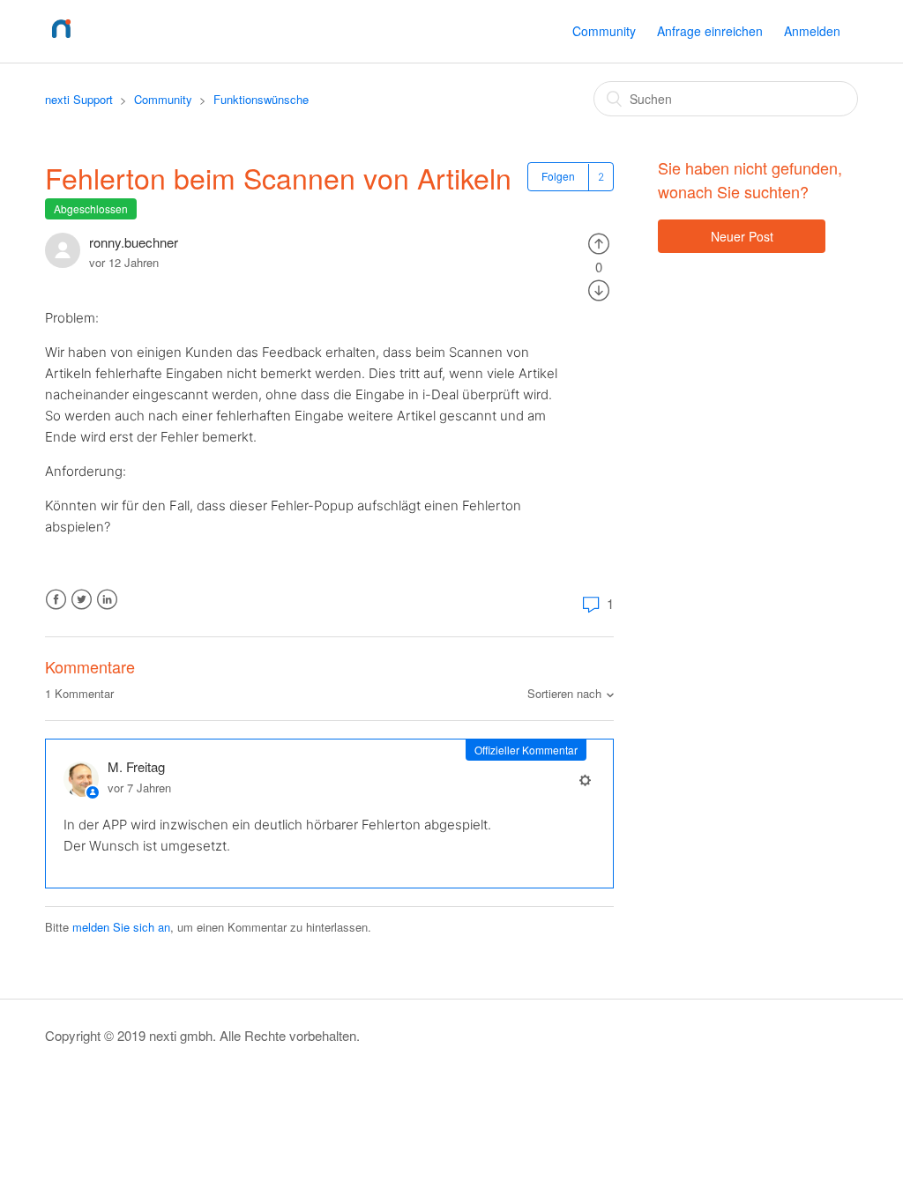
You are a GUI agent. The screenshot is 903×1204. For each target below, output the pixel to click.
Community (604, 31)
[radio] (598, 242)
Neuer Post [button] (742, 236)
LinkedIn (107, 600)
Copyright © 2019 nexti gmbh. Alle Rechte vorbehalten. (202, 1035)
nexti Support (79, 99)
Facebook (56, 600)
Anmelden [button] (812, 31)
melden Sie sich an (121, 926)
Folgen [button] (558, 175)
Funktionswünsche (261, 99)
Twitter (82, 600)
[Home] (61, 39)
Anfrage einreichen (710, 31)
